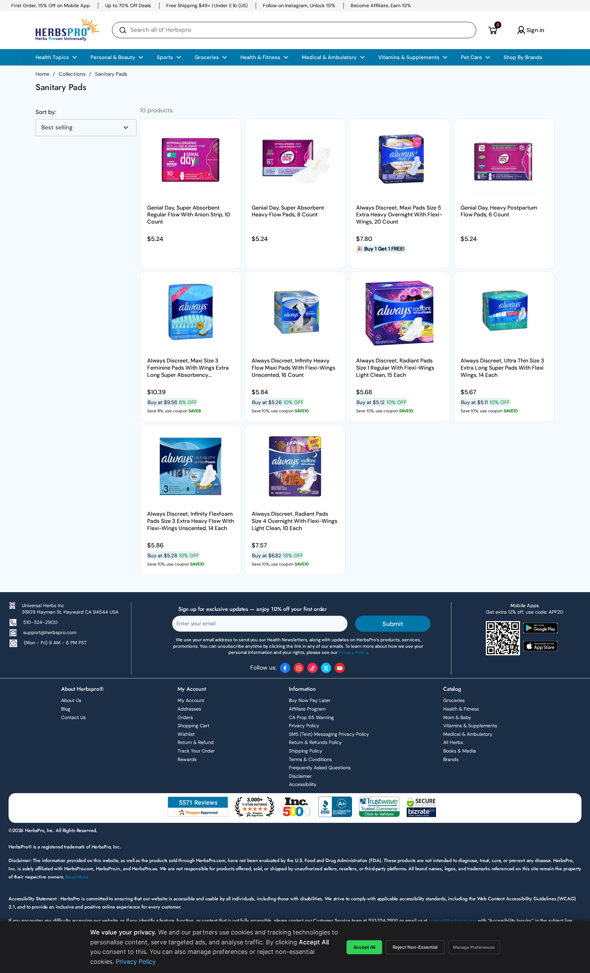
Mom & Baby (457, 717)
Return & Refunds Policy (315, 742)
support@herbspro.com (49, 632)
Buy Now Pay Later (310, 700)
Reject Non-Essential (415, 947)
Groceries (454, 700)
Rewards (187, 759)
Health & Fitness (461, 709)
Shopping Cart (193, 725)
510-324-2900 (40, 622)
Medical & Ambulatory (467, 734)
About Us (71, 700)
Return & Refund (196, 742)
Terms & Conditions (310, 759)
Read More (77, 876)
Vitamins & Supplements (470, 725)
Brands (451, 759)
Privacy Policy (304, 725)
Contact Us (73, 717)
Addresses (189, 709)
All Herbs (453, 742)
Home (42, 74)
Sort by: (46, 112)
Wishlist (186, 734)
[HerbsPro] (67, 30)
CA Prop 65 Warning (311, 717)
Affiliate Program (307, 709)
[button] (492, 30)
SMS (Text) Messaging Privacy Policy (329, 734)
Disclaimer (300, 776)
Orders (185, 717)
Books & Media (459, 751)
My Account (191, 700)
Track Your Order (196, 751)
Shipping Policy (305, 751)
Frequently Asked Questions (320, 767)
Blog (65, 709)
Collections (72, 74)
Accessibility (303, 784)
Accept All (364, 947)
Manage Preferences (474, 947)
